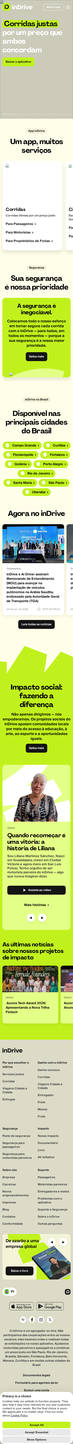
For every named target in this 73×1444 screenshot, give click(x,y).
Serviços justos (13, 1074)
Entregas (8, 1099)
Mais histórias (35, 905)
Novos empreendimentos (15, 1193)
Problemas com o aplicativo (50, 1200)
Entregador (46, 1095)
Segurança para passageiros (13, 1145)
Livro (41, 1150)
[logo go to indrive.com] (17, 7)
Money (42, 1109)
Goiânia (21, 464)
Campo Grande (24, 445)
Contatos (8, 1216)
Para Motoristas (18, 232)
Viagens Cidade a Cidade (14, 1090)
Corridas (8, 1081)
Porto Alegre (53, 464)
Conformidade (12, 1223)
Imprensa (9, 1202)
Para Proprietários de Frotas (28, 241)
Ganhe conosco (49, 1070)
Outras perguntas (50, 1223)
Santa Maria (22, 483)
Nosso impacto (48, 1136)
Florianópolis (23, 455)
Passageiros (46, 1177)
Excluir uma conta (36, 1390)
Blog (5, 1209)
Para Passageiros (19, 224)
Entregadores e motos (53, 1191)
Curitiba (59, 445)
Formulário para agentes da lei (36, 1383)
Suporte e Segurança (52, 1209)
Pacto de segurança (16, 1136)
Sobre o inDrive (49, 1216)
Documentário (48, 1143)
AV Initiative (46, 1157)
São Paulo (56, 483)
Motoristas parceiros (52, 1184)
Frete (41, 1102)
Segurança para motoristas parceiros (17, 1156)
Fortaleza (57, 455)
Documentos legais (36, 1375)
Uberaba (38, 492)
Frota (41, 1116)
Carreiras (9, 1184)
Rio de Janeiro (38, 473)
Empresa (8, 1177)
